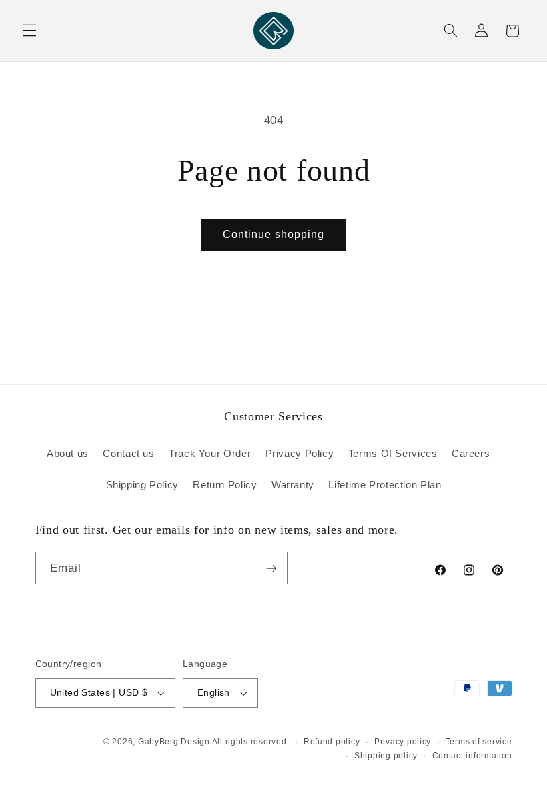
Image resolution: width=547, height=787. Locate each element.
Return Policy (225, 485)
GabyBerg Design (175, 742)
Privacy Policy (299, 453)
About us (68, 453)
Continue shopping (274, 234)
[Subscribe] (270, 568)
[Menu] (29, 30)
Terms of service (479, 742)
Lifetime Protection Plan (384, 485)
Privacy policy (402, 742)
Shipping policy (386, 756)
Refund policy (332, 742)
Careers (471, 453)
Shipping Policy (142, 485)
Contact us (128, 453)
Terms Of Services (393, 453)
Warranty (292, 485)
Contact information (472, 756)
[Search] (450, 30)
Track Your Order (210, 453)
